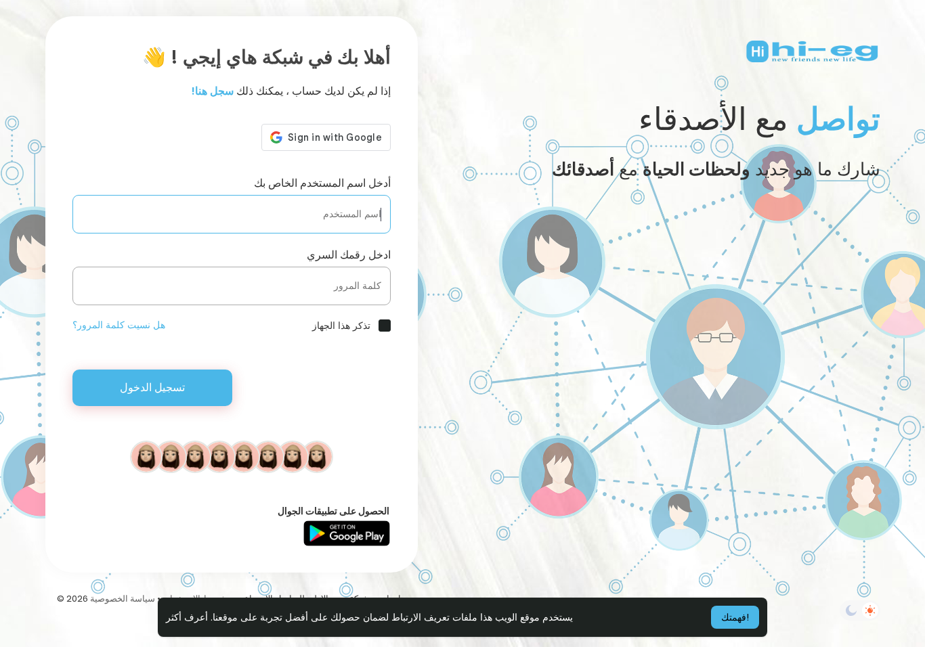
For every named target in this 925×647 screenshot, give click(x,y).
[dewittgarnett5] (268, 456)
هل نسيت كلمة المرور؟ (118, 325)
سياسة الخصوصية (122, 598)
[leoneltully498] (244, 456)
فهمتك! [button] (735, 617)
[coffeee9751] (292, 456)
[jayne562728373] (195, 456)
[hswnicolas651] (146, 456)
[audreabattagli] (219, 456)
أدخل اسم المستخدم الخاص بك (322, 183)
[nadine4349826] (171, 456)
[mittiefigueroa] (317, 456)
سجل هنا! (213, 91)
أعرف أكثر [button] (187, 617)
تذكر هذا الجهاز (341, 325)
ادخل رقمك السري (349, 255)
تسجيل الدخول (152, 387)
